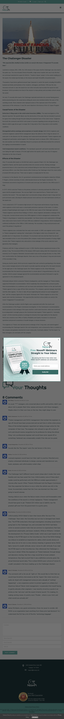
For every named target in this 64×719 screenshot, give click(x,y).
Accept (35, 717)
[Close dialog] (58, 339)
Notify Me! (45, 372)
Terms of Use (33, 715)
